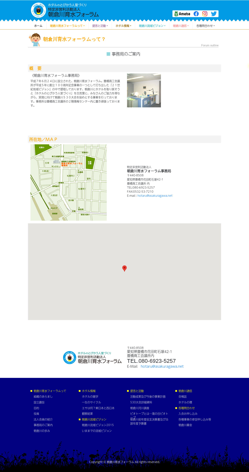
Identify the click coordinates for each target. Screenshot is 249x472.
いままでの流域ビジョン (97, 431)
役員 (36, 413)
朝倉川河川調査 (139, 408)
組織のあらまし (43, 396)
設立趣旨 (39, 402)
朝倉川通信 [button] (180, 26)
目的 (36, 408)
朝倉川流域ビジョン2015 (98, 425)
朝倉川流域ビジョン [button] (151, 26)
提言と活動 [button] (99, 26)
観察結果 (87, 413)
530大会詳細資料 (141, 402)
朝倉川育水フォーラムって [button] (66, 26)
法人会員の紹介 (43, 419)
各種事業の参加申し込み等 (195, 419)
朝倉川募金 (185, 425)
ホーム (38, 26)
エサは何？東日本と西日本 (98, 408)
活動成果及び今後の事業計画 (147, 396)
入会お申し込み (188, 413)
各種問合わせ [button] (204, 26)
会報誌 (183, 396)
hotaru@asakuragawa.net (155, 196)
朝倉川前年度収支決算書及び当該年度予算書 (149, 421)
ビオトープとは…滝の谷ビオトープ (149, 415)
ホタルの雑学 (90, 396)
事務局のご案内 (43, 425)
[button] (124, 268)
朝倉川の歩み (42, 431)
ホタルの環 (185, 402)
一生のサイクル (91, 402)
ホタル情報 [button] (122, 26)
